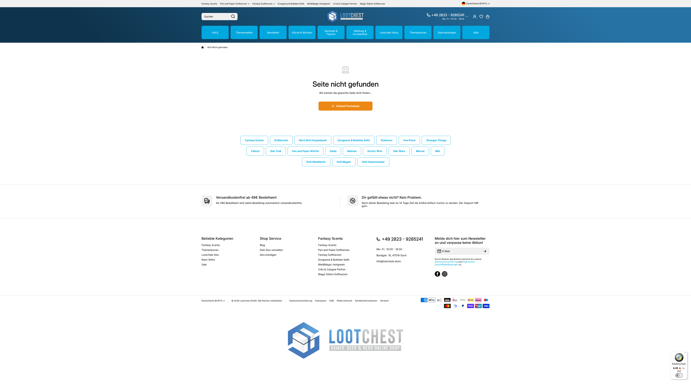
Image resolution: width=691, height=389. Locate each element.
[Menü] (685, 353)
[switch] (679, 375)
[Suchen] (233, 16)
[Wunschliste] (481, 16)
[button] (487, 16)
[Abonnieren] (484, 251)
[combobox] (220, 16)
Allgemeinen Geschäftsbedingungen (455, 263)
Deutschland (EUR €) (212, 300)
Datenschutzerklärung (446, 261)
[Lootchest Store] (345, 16)
